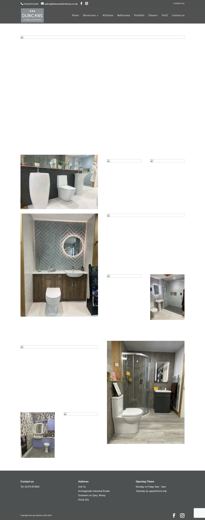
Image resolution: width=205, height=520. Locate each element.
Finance (153, 15)
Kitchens (108, 15)
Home (75, 15)
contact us (178, 3)
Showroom (89, 15)
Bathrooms (123, 15)
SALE (165, 15)
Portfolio (139, 15)
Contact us (178, 15)
